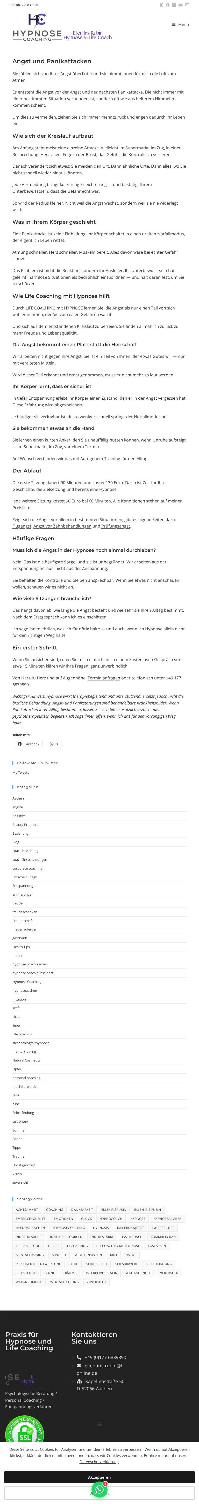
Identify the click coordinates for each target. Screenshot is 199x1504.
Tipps (16, 1147)
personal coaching (26, 1077)
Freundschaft (22, 920)
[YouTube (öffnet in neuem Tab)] (180, 4)
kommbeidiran (163, 1237)
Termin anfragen (104, 678)
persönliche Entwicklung (38, 1264)
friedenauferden (24, 929)
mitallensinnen (88, 1255)
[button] (99, 1424)
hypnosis (101, 1228)
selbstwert (20, 1121)
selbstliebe (26, 1273)
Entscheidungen (24, 877)
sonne (49, 1273)
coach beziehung (25, 850)
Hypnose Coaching (26, 981)
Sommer (19, 1130)
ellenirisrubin (113, 1209)
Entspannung (22, 885)
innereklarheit (29, 1237)
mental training (24, 1051)
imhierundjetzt (130, 1228)
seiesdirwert (126, 1264)
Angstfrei (19, 815)
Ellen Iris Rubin (147, 1209)
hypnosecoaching (69, 1228)
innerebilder (163, 1228)
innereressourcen (66, 1237)
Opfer (16, 1069)
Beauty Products (25, 824)
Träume (18, 1156)
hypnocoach (111, 1218)
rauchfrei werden (25, 1086)
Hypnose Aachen (30, 1228)
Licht (16, 1016)
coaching (54, 1209)
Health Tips (21, 946)
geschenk (19, 938)
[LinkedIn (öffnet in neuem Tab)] (174, 4)
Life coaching (22, 1034)
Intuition (19, 999)
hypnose (137, 1218)
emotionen (63, 1218)
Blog (15, 842)
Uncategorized (23, 1165)
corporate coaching (27, 868)
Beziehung (20, 833)
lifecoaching (76, 1246)
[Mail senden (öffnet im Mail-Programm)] (186, 4)
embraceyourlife (31, 1218)
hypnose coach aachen (30, 964)
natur (130, 1255)
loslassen (157, 1246)
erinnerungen (22, 894)
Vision (17, 1174)
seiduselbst (96, 1264)
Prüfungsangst (115, 526)
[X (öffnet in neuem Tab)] (162, 4)
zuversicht (20, 1182)
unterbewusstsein (100, 1273)
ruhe (16, 1104)
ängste (17, 807)
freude (17, 903)
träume (69, 1273)
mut (113, 1255)
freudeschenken (24, 912)
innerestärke (102, 1237)
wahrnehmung (29, 1282)
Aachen (18, 798)
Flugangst (21, 526)
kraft (16, 1007)
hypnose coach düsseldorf (32, 973)
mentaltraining (30, 1255)
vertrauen (169, 1273)
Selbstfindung (23, 1112)
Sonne (17, 1138)
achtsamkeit (27, 1209)
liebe (16, 1025)
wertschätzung (64, 1282)
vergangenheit (138, 1273)
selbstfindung (159, 1264)
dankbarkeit (82, 1209)
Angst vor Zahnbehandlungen (62, 526)
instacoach (132, 1237)
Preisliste (21, 507)
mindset (59, 1255)
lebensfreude (28, 1246)
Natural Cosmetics (26, 1060)
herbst (17, 955)
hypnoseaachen (24, 990)
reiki (15, 1095)
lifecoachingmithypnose (30, 1043)
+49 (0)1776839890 (24, 5)
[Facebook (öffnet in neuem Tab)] (168, 4)
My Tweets (20, 772)
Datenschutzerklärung (99, 1461)
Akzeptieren (99, 1477)
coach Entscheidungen (29, 859)
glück (86, 1218)
